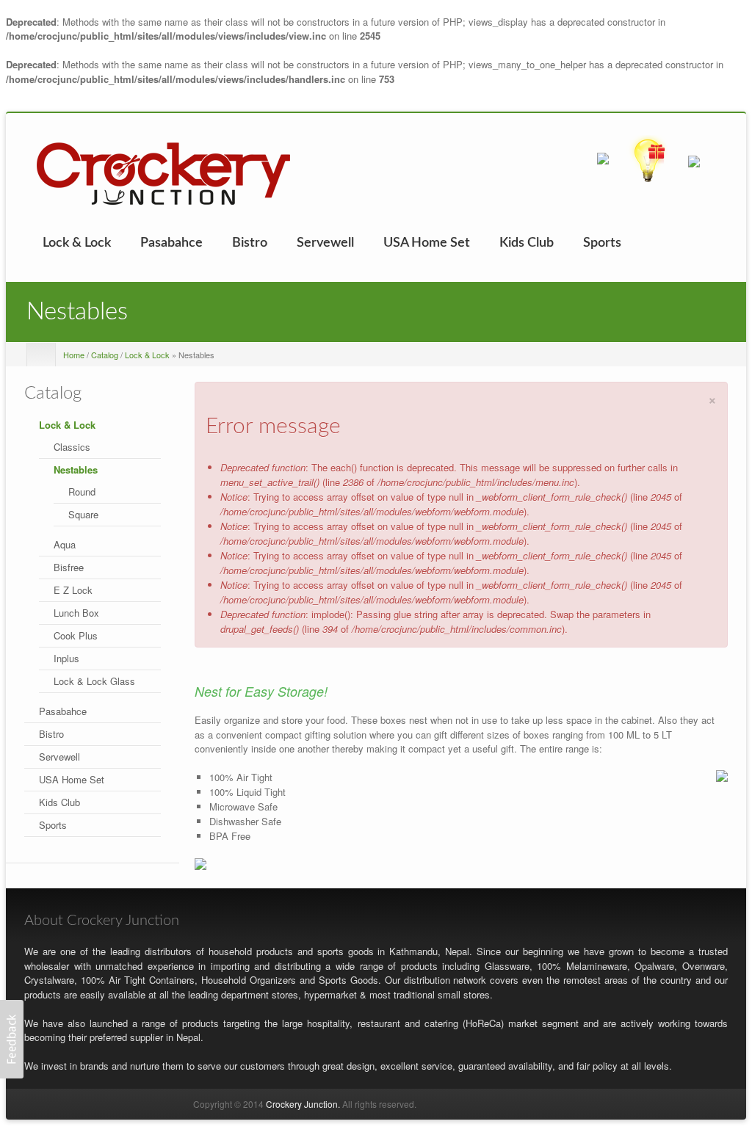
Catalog (104, 354)
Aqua (65, 544)
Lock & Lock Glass (94, 681)
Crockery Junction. (303, 1104)
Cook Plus (76, 635)
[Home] (163, 172)
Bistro (249, 243)
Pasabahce (171, 243)
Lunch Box (76, 613)
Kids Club (526, 243)
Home (73, 354)
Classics (72, 447)
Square (83, 514)
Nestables (76, 469)
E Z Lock (73, 590)
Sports (602, 243)
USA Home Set (426, 243)
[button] (12, 1039)
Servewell (325, 243)
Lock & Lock (77, 243)
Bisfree (69, 567)
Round (81, 491)
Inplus (66, 658)
